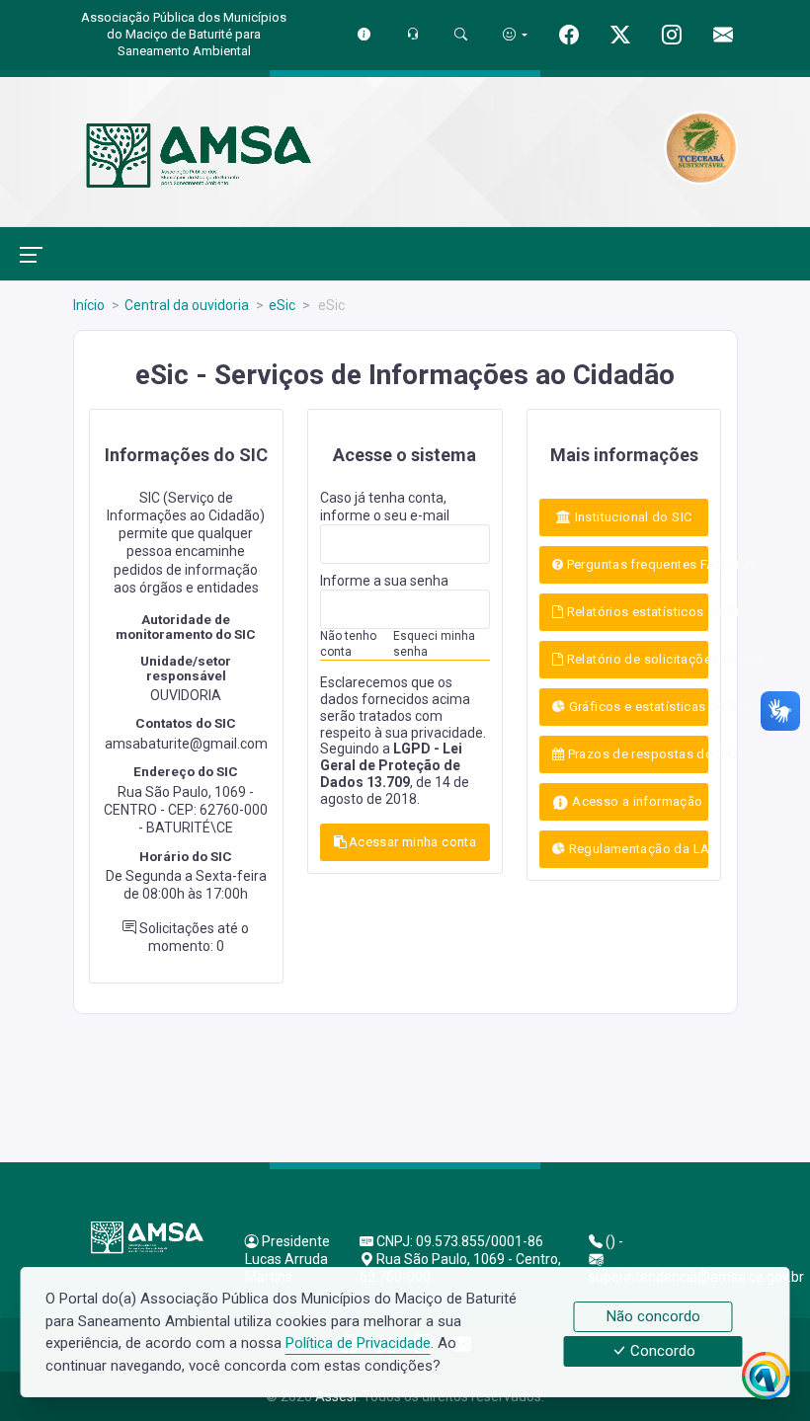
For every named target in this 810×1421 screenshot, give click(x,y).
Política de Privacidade (358, 1343)
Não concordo (653, 1316)
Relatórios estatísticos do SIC (635, 611)
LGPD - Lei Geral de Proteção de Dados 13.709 (391, 765)
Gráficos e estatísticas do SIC (636, 706)
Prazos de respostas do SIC (636, 754)
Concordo (660, 1352)
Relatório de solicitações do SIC (635, 659)
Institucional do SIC (631, 517)
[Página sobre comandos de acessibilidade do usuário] (515, 34)
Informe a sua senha (384, 581)
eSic (282, 305)
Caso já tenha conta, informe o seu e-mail (384, 506)
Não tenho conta (348, 644)
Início (89, 305)
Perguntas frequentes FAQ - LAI (635, 564)
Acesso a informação (636, 801)
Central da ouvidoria (186, 305)
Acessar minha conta (412, 841)
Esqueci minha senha (434, 644)
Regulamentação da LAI (636, 848)
